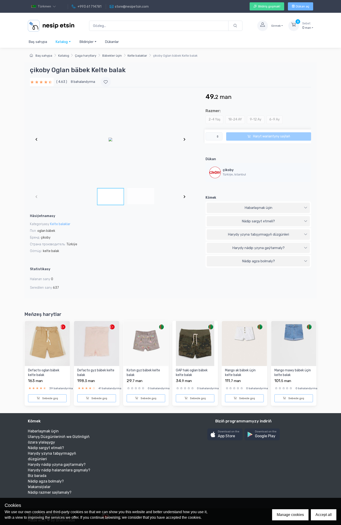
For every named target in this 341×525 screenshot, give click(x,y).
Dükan (211, 159)
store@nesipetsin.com (132, 7)
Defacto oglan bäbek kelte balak (43, 372)
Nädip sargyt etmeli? (258, 221)
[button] (225, 434)
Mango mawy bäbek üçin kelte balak (292, 372)
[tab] (258, 208)
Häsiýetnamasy (42, 216)
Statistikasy (40, 269)
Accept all (323, 515)
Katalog (62, 42)
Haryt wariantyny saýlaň (271, 136)
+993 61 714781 (89, 7)
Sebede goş (50, 398)
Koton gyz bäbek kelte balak (143, 372)
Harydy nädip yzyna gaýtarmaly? (258, 248)
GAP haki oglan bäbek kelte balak (192, 372)
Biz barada (37, 475)
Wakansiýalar (39, 487)
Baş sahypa (38, 42)
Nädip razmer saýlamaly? (49, 492)
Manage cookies (290, 515)
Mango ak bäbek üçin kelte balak (240, 372)
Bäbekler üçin (112, 55)
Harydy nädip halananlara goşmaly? (59, 470)
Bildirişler (86, 42)
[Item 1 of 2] (110, 139)
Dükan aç (302, 6)
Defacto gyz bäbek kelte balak (95, 372)
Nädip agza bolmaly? (258, 261)
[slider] (42, 82)
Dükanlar (112, 42)
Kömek (211, 198)
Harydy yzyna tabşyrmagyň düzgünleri (258, 234)
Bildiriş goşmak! (268, 6)
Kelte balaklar (137, 55)
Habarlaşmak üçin (258, 208)
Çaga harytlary (85, 55)
